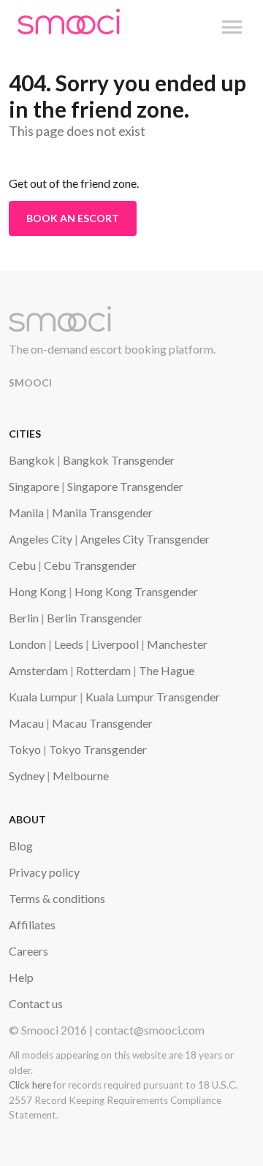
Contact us (36, 1003)
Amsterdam (38, 670)
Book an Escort (72, 218)
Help (21, 977)
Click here (30, 1085)
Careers (28, 951)
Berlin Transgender (94, 618)
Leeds (68, 644)
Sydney (27, 775)
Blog (21, 846)
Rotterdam (103, 670)
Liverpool (115, 644)
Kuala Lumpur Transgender (152, 697)
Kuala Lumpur (43, 697)
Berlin (24, 618)
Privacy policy (44, 872)
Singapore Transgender (125, 486)
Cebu (22, 565)
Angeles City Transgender (145, 539)
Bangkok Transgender (119, 460)
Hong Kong (37, 591)
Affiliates (32, 924)
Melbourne (81, 775)
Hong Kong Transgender (136, 591)
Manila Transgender (102, 512)
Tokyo (25, 749)
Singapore (34, 486)
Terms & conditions (57, 898)
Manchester (177, 644)
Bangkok (32, 460)
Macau (26, 723)
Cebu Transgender (90, 565)
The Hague (166, 670)
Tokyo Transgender (98, 749)
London (27, 644)
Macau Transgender (102, 723)
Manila (26, 512)
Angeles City (40, 539)
